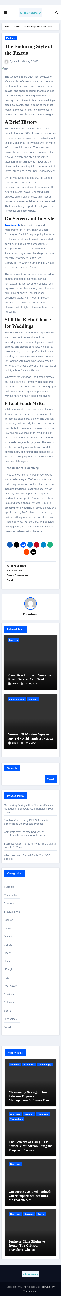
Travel (7, 1027)
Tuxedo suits (12, 225)
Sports (7, 1010)
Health (7, 953)
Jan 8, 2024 (30, 742)
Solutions (9, 1002)
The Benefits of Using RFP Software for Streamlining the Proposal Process (30, 1146)
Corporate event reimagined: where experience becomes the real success (30, 1196)
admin (17, 61)
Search (12, 768)
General (8, 944)
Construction (11, 895)
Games (8, 936)
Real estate (10, 986)
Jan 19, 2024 (31, 683)
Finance (8, 928)
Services (9, 994)
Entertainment (16, 699)
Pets (6, 977)
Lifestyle (8, 969)
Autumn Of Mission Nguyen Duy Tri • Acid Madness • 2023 (30, 736)
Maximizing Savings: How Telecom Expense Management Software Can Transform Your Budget (29, 808)
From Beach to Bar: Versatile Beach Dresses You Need (29, 677)
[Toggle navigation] (5, 12)
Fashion (10, 38)
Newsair (46, 1287)
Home (7, 961)
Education (9, 903)
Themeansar (30, 1291)
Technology (10, 1019)
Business (9, 887)
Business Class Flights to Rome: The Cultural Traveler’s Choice (27, 1245)
